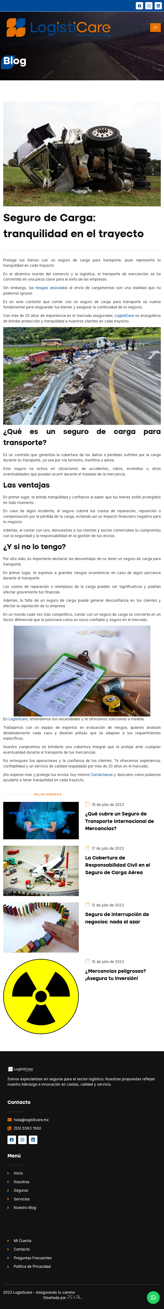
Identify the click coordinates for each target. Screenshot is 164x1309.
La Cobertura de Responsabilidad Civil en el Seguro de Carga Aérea (117, 865)
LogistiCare (124, 315)
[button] (153, 1297)
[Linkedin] (158, 5)
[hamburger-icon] (155, 27)
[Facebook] (139, 5)
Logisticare (18, 719)
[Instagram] (148, 5)
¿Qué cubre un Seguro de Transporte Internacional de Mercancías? (119, 821)
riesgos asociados (51, 288)
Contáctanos (102, 775)
